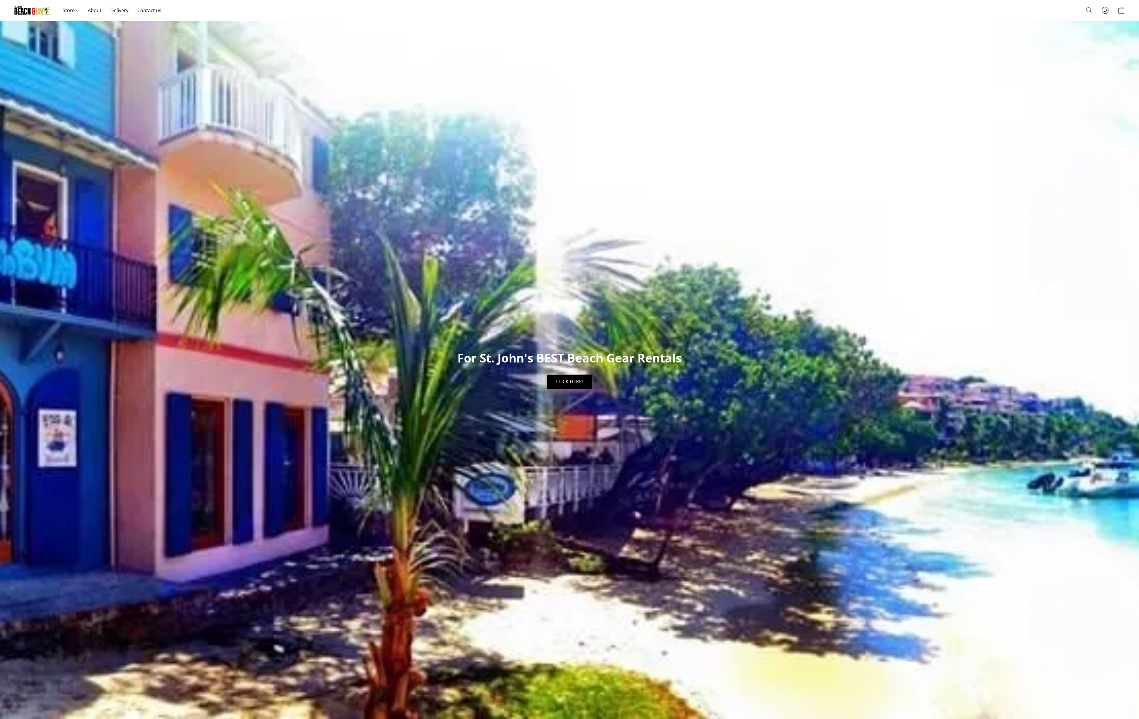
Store (69, 10)
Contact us (149, 10)
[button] (32, 10)
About (94, 10)
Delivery (119, 10)
